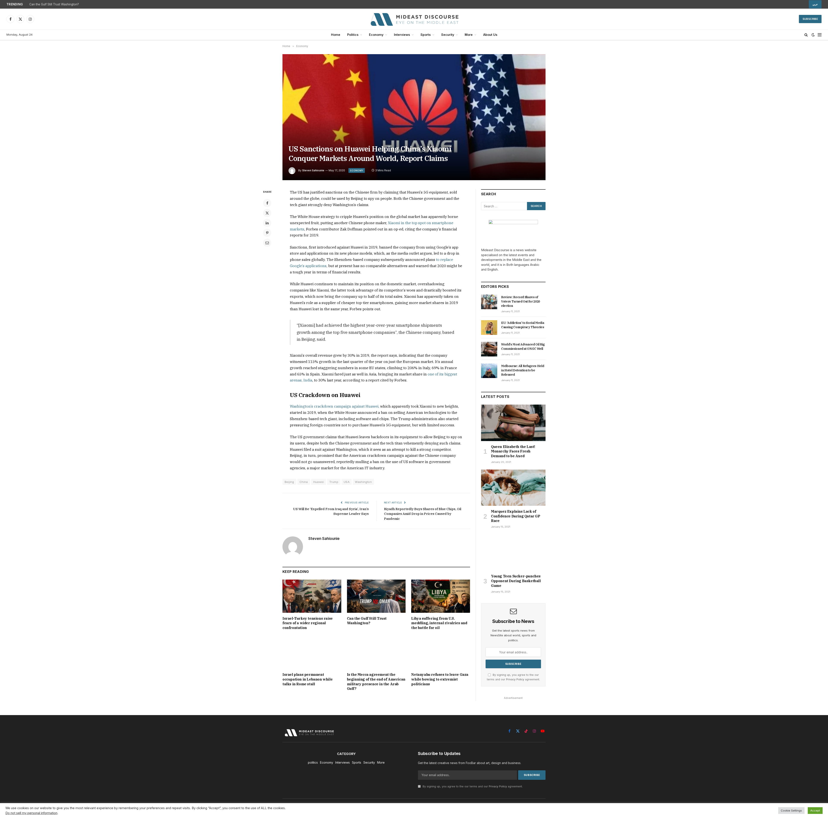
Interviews (402, 34)
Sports (425, 34)
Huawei (318, 482)
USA (347, 482)
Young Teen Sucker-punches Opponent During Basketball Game (516, 581)
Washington (363, 482)
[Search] (806, 35)
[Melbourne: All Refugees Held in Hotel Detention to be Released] (489, 370)
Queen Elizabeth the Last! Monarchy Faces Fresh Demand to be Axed (513, 451)
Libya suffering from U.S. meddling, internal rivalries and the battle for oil (439, 623)
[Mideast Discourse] (414, 19)
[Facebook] (267, 203)
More (469, 34)
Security (447, 34)
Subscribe (810, 18)
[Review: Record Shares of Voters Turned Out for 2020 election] (489, 302)
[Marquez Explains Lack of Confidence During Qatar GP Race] (513, 488)
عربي (815, 4)
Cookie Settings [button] (791, 810)
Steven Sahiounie (313, 170)
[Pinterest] (267, 233)
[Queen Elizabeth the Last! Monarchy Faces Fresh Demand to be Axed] (513, 423)
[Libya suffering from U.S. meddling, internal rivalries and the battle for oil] (440, 596)
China (304, 482)
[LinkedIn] (267, 223)
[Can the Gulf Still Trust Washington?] (376, 596)
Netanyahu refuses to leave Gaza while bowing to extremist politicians (439, 679)
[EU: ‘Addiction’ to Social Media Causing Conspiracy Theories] (489, 327)
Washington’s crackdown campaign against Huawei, (334, 406)
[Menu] (820, 35)
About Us (490, 34)
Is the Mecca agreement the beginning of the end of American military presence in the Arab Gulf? (376, 681)
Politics (352, 34)
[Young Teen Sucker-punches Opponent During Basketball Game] (513, 552)
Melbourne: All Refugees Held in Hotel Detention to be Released (522, 370)
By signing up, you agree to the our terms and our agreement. (472, 786)
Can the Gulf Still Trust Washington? (54, 4)
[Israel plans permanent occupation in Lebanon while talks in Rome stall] (311, 652)
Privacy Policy (515, 679)
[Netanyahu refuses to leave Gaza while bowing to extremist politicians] (440, 652)
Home (335, 34)
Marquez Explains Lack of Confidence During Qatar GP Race (515, 516)
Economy (376, 34)
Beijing (289, 482)
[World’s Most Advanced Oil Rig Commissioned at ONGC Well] (489, 349)
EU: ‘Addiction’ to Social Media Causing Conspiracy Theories (522, 325)
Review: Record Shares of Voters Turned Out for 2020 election (520, 301)
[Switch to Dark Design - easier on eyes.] (813, 34)
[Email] (267, 243)
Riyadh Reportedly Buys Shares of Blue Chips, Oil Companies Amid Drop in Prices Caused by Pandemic (422, 514)
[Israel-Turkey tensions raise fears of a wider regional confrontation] (311, 596)
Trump (333, 482)
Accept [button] (815, 810)
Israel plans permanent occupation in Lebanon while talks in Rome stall (307, 679)
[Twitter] (267, 213)
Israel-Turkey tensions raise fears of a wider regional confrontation (307, 623)
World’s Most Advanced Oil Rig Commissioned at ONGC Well (523, 346)
